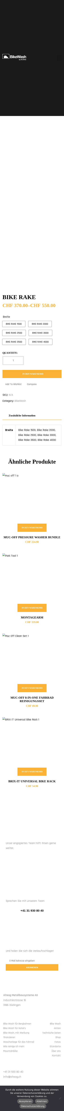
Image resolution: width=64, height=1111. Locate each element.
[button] (59, 58)
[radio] (13, 324)
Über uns (56, 1051)
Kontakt (56, 1055)
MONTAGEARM (32, 617)
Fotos (58, 1042)
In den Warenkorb (32, 374)
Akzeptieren (25, 1101)
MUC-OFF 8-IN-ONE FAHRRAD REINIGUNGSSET (32, 699)
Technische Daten (51, 1033)
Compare (32, 384)
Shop (58, 1037)
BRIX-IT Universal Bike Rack (32, 781)
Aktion (57, 1028)
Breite (6, 317)
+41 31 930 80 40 (32, 910)
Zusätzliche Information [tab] (22, 415)
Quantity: (10, 353)
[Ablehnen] (60, 1098)
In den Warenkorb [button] (32, 528)
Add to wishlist (13, 384)
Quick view (55, 479)
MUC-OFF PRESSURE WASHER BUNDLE (32, 537)
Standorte (55, 1046)
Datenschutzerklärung (33, 1106)
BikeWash (20, 401)
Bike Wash (55, 1023)
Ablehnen (42, 1101)
